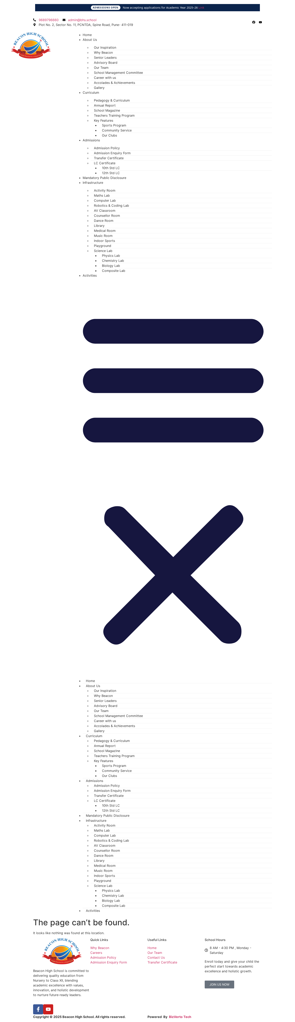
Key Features (103, 120)
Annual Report (105, 105)
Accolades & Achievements (114, 83)
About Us (90, 40)
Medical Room (105, 231)
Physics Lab (111, 256)
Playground (102, 246)
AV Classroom (104, 211)
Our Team (101, 68)
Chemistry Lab (113, 261)
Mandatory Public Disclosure (104, 178)
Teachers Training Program (114, 115)
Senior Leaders (105, 57)
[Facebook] (253, 22)
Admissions (91, 140)
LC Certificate (104, 163)
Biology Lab (111, 266)
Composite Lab (113, 271)
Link (201, 7)
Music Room (103, 236)
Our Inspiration (105, 47)
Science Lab (103, 251)
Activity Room (104, 190)
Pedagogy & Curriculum (112, 100)
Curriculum (91, 92)
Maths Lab (102, 195)
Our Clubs (109, 135)
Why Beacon (103, 52)
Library (99, 226)
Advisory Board (105, 63)
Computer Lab (105, 200)
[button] (173, 476)
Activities (90, 275)
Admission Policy (107, 148)
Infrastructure (93, 183)
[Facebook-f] (38, 1009)
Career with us (105, 78)
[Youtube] (260, 22)
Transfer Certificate (109, 158)
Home (87, 35)
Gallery (99, 88)
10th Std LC (111, 168)
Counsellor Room (107, 216)
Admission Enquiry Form (112, 153)
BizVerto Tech (180, 1017)
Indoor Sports (104, 241)
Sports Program (114, 125)
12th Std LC (111, 173)
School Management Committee (118, 73)
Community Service (117, 130)
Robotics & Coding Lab (111, 205)
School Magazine (107, 110)
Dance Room (103, 221)
